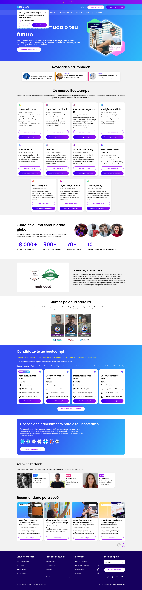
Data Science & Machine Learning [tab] (88, 366)
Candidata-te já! (30, 401)
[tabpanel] (71, 386)
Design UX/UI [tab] (55, 366)
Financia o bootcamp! (32, 449)
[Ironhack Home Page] (23, 7)
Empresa (99, 12)
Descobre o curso (30, 132)
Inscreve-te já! (81, 2)
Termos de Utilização (39, 584)
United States (39, 25)
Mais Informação (114, 570)
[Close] (45, 12)
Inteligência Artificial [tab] (110, 366)
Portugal (25, 25)
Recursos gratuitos (66, 12)
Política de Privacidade (24, 584)
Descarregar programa (30, 137)
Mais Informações (96, 7)
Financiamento (51, 12)
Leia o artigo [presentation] (30, 538)
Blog (87, 12)
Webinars (79, 12)
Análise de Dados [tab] (43, 366)
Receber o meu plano (29, 50)
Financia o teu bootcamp (71, 409)
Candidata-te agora (115, 7)
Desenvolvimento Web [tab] (25, 366)
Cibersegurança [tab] (68, 366)
